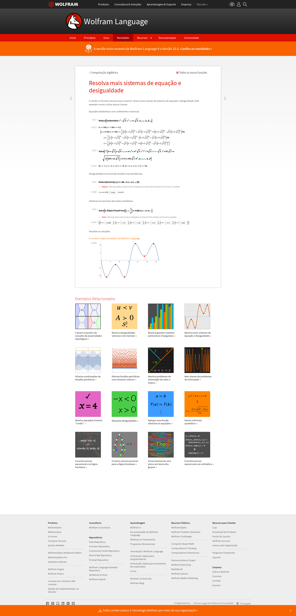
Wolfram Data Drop (181, 564)
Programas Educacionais (142, 544)
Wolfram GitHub (97, 579)
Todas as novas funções (193, 72)
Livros (133, 571)
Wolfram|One (54, 527)
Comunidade (191, 37)
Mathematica (54, 532)
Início (73, 37)
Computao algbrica (104, 72)
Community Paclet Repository (104, 550)
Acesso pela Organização (224, 545)
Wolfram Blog (137, 583)
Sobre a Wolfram (220, 571)
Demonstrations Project (183, 560)
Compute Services (57, 540)
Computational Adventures (185, 552)
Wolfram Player (56, 573)
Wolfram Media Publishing (184, 578)
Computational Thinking (183, 548)
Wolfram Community (141, 578)
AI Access (52, 536)
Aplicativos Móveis (57, 561)
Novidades (123, 37)
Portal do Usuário (221, 536)
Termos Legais (200, 603)
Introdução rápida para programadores (142, 557)
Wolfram (186, 603)
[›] (225, 77)
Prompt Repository (99, 559)
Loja (214, 527)
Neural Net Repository (100, 555)
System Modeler (56, 545)
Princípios (90, 37)
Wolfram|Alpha (179, 527)
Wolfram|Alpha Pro (57, 557)
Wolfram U (135, 527)
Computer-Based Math (182, 543)
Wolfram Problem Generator (185, 532)
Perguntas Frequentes (223, 552)
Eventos (216, 585)
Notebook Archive (98, 574)
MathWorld (177, 569)
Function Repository (99, 546)
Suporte (216, 557)
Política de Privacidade (221, 603)
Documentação (167, 37)
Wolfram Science (179, 573)
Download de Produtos (224, 532)
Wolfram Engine (56, 569)
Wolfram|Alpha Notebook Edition (65, 552)
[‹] (71, 77)
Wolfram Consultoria (99, 527)
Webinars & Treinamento (142, 539)
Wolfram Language (116, 21)
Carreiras (216, 576)
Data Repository (97, 541)
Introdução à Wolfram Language (146, 551)
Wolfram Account (221, 540)
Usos (106, 37)
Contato (216, 580)
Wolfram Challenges (181, 536)
